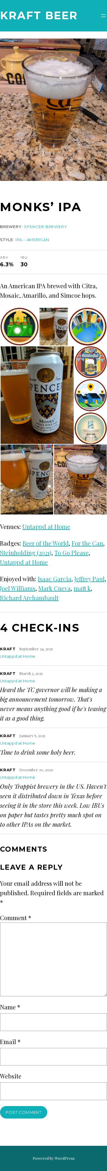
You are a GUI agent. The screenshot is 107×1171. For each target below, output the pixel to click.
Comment (15, 918)
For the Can (87, 543)
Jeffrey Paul (89, 579)
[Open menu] (103, 15)
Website (10, 1076)
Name (10, 1007)
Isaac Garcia (54, 579)
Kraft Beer (39, 15)
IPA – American (32, 239)
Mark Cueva (54, 588)
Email (10, 1042)
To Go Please (71, 553)
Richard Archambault (29, 598)
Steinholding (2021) (25, 553)
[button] (19, 326)
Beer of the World (46, 543)
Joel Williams (17, 588)
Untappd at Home (46, 526)
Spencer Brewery (45, 226)
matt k (82, 588)
